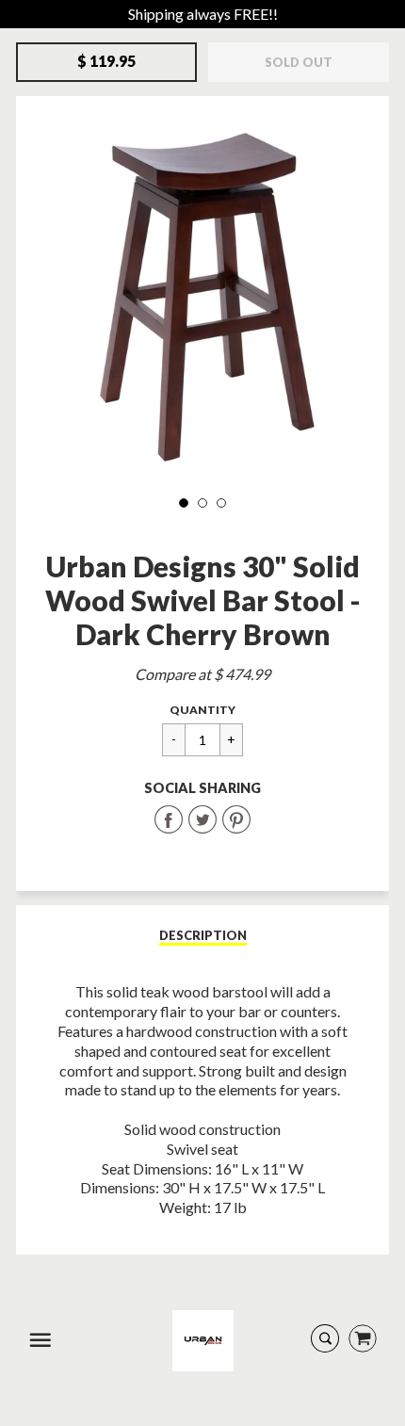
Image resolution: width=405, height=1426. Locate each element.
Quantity (202, 710)
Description (203, 935)
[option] (202, 296)
